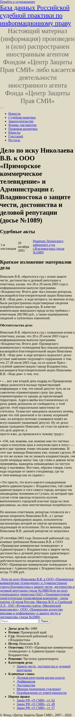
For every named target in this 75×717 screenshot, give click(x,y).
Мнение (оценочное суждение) (39, 689)
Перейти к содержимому (17, 2)
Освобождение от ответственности (42, 693)
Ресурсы (14, 140)
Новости (14, 113)
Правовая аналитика (23, 129)
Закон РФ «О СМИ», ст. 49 (36, 704)
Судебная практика (22, 117)
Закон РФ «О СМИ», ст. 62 (36, 700)
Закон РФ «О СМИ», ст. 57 (36, 708)
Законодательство (21, 121)
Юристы (14, 132)
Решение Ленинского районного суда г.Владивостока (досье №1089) (48, 246)
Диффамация (26, 681)
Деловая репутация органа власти (41, 677)
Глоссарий (15, 136)
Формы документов (22, 125)
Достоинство (26, 685)
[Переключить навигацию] (1, 107)
